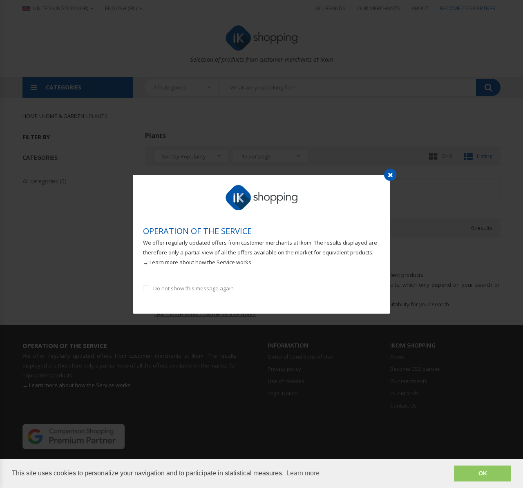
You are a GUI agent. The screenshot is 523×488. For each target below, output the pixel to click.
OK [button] (482, 473)
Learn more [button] (303, 473)
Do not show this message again (193, 288)
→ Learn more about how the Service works (197, 262)
